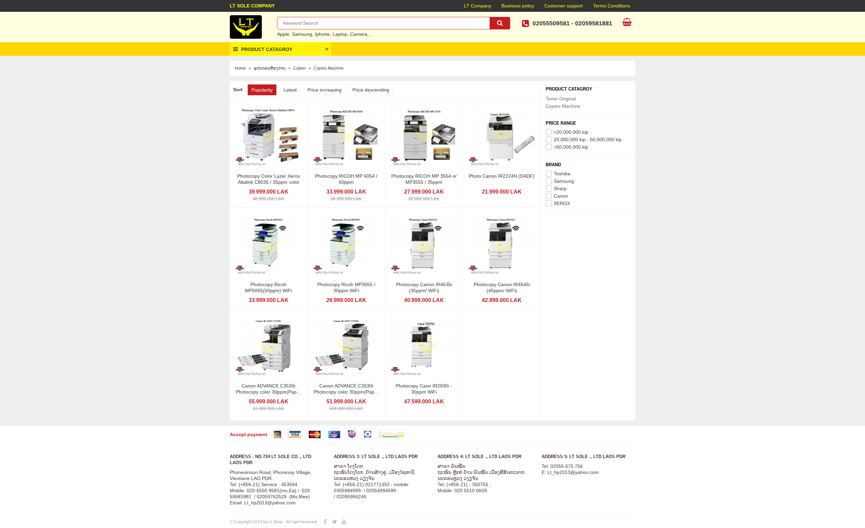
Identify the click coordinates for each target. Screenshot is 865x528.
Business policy (517, 5)
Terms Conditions (611, 5)
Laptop (339, 34)
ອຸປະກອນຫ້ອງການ (270, 68)
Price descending (370, 90)
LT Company (477, 5)
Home (240, 68)
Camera (358, 34)
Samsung (302, 34)
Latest (290, 90)
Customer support (563, 5)
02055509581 (551, 23)
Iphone (322, 34)
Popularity (262, 90)
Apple (283, 34)
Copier (299, 68)
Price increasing (324, 90)
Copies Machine (329, 68)
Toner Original (561, 98)
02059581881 (593, 23)
